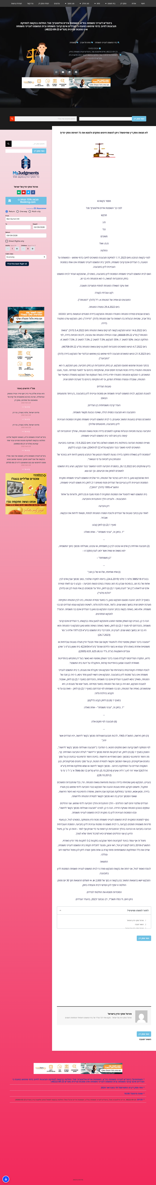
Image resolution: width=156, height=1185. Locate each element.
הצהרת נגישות (16, 3)
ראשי (143, 3)
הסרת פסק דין (44, 3)
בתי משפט (111, 3)
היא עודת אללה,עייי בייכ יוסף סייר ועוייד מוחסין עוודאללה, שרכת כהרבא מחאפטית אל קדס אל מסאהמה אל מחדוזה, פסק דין (25, 396)
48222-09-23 (111, 51)
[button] (76, 72)
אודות (134, 3)
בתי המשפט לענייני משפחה (106, 42)
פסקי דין (123, 3)
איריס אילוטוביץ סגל (98, 51)
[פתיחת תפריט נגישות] (5, 1179)
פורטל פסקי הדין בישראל (135, 920)
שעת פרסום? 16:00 (133, 1093)
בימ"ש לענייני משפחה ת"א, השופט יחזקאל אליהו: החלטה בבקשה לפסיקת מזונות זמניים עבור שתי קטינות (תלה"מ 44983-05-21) (26, 440)
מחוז (98, 3)
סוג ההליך (85, 3)
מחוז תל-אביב (85, 42)
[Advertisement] (104, 179)
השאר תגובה (139, 924)
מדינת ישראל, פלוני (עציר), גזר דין (26, 412)
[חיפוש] (12, 118)
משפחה (73, 42)
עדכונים (57, 3)
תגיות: (139, 1099)
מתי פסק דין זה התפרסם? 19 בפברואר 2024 (122, 1087)
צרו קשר (30, 3)
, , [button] (79, 1099)
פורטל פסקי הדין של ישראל (134, 928)
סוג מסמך (70, 3)
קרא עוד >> (26, 407)
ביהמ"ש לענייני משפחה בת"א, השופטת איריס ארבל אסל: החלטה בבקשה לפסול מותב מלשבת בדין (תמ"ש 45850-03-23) (93, 54)
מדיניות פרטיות (78, 1180)
